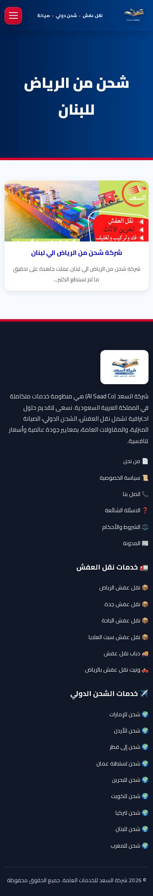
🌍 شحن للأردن (131, 730)
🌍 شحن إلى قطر (129, 747)
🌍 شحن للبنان (132, 829)
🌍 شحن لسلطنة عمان (122, 763)
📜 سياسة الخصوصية (124, 477)
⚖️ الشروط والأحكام (125, 527)
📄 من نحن (136, 461)
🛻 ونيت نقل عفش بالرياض (117, 669)
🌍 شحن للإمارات (129, 714)
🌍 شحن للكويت (130, 796)
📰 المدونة (136, 543)
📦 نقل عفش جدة (126, 604)
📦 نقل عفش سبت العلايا (119, 637)
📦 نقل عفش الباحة (125, 620)
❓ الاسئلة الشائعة (127, 510)
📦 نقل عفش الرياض (124, 587)
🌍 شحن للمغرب (130, 845)
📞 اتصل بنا (136, 494)
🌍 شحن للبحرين (130, 779)
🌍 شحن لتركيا (132, 812)
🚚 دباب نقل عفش (126, 653)
